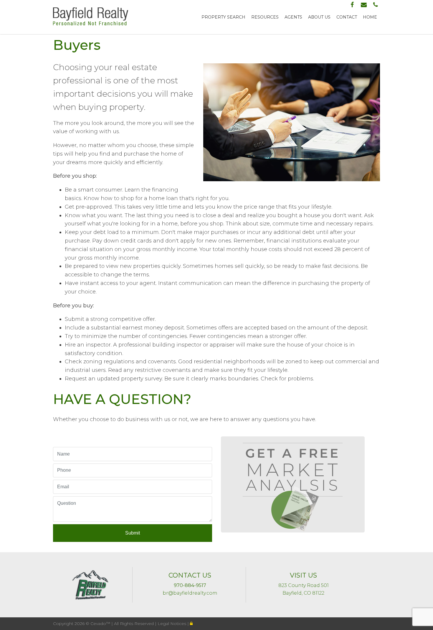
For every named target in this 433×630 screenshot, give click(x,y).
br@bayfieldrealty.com (190, 593)
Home (370, 17)
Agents (293, 17)
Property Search (223, 17)
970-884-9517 (190, 585)
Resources (265, 17)
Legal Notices (172, 623)
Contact (346, 17)
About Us (319, 17)
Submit (132, 532)
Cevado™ (100, 623)
